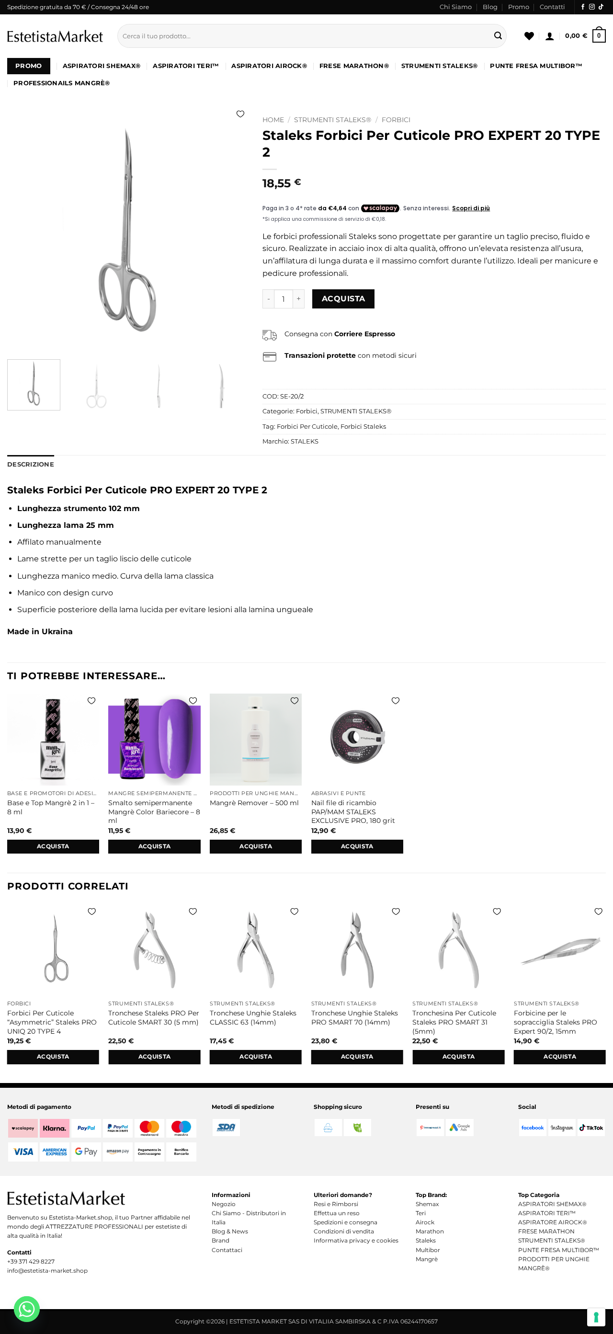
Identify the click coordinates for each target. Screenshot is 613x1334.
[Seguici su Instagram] (592, 7)
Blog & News (230, 1231)
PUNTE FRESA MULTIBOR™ (536, 65)
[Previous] (24, 231)
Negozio (224, 1204)
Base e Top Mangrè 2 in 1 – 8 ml (50, 807)
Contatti (552, 7)
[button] (550, 35)
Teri (421, 1213)
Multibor (428, 1250)
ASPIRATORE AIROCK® (552, 1222)
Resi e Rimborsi (336, 1204)
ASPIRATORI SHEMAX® (102, 65)
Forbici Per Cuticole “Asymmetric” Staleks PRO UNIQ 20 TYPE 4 (52, 1022)
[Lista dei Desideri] (529, 35)
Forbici (396, 120)
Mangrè (427, 1259)
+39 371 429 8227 (31, 1261)
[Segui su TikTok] (601, 7)
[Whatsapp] (27, 1309)
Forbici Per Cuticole (307, 426)
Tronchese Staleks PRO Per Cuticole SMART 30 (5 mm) (153, 1017)
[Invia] (498, 36)
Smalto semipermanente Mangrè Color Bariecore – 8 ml (154, 811)
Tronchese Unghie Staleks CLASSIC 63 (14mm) (253, 1017)
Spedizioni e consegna (345, 1222)
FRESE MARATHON (546, 1231)
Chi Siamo (456, 7)
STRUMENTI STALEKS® (439, 65)
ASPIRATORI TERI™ (186, 65)
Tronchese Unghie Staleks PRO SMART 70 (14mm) (354, 1017)
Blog (490, 7)
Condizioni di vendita (344, 1231)
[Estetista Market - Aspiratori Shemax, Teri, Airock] (55, 36)
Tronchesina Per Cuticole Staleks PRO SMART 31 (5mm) (454, 1022)
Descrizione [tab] (30, 464)
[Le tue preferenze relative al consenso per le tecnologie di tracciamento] (596, 1317)
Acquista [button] (53, 846)
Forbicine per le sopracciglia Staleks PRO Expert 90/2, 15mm (555, 1022)
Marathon (430, 1231)
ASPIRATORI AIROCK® (269, 65)
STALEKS (304, 441)
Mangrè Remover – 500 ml (254, 802)
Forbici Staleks (363, 426)
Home (273, 120)
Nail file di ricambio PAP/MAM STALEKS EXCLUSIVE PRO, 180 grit (353, 811)
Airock (425, 1222)
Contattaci (227, 1250)
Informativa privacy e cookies (356, 1240)
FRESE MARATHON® (354, 65)
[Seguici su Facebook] (583, 7)
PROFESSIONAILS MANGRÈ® (61, 83)
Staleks (426, 1240)
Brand (220, 1240)
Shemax (427, 1204)
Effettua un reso (337, 1213)
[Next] (231, 231)
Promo (518, 7)
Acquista (343, 298)
